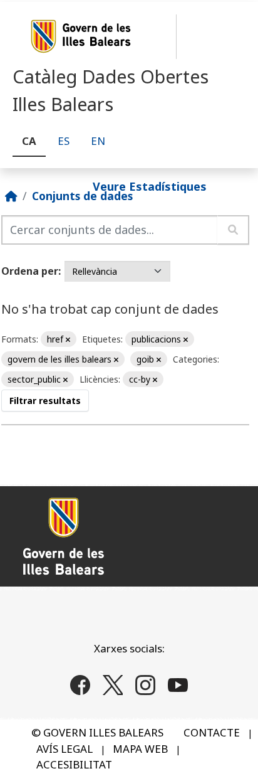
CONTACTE (211, 732)
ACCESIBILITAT (74, 764)
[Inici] (11, 195)
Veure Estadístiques (150, 185)
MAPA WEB (140, 748)
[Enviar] (233, 230)
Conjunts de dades (82, 195)
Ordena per (29, 271)
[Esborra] (68, 339)
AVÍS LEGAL (64, 748)
